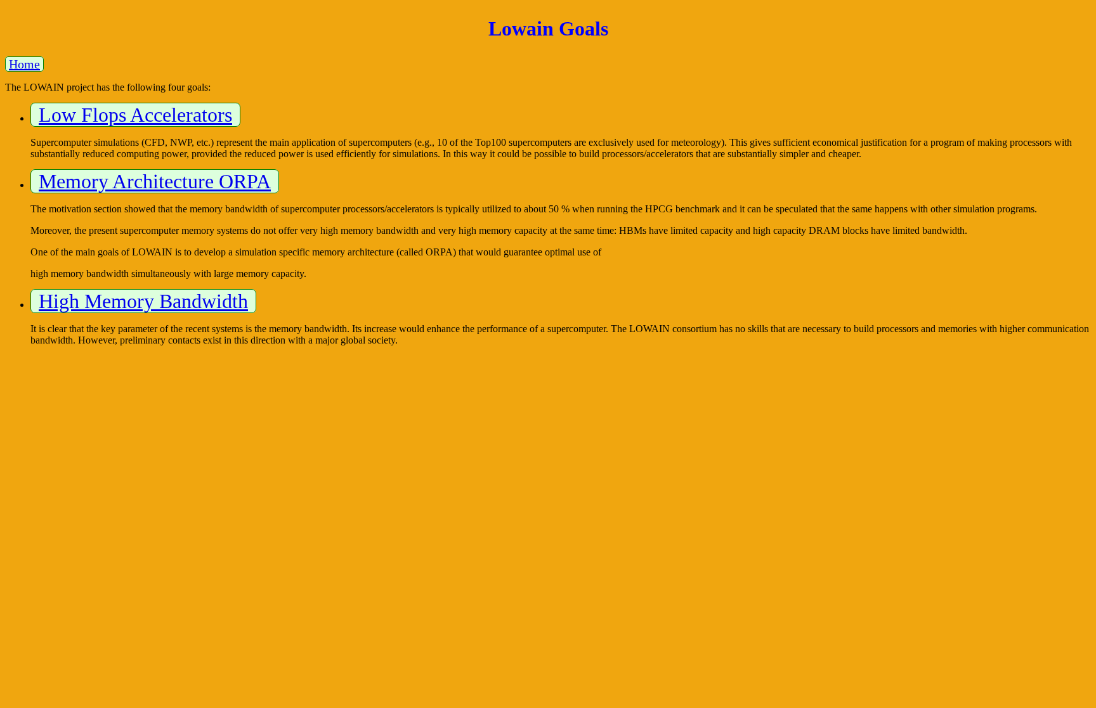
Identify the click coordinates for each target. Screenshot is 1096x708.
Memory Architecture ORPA (155, 181)
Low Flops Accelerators (135, 114)
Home (24, 64)
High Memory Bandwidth (143, 301)
